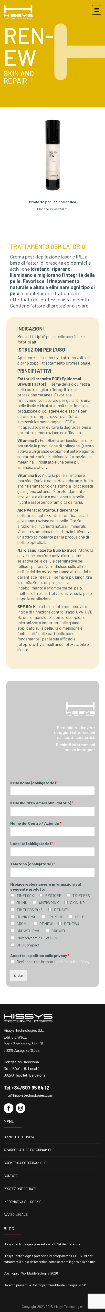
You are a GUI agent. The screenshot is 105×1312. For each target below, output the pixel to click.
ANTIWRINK (49, 902)
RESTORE (53, 895)
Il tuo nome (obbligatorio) (34, 782)
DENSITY (61, 909)
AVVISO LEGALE (16, 1214)
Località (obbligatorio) (31, 843)
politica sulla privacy (72, 961)
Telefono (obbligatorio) (32, 863)
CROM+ (22, 923)
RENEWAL (73, 923)
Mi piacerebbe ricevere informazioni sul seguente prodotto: (45, 887)
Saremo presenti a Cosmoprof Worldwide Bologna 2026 (45, 1285)
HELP (79, 916)
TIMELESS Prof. (30, 909)
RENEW (46, 923)
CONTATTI (11, 1176)
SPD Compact (28, 945)
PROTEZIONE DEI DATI (20, 1189)
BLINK (22, 902)
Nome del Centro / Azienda (35, 823)
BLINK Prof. (26, 916)
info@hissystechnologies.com (28, 1095)
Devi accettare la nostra (53, 961)
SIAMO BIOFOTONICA (19, 1137)
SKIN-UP (77, 902)
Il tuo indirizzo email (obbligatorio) (42, 802)
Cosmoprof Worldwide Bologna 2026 (31, 1273)
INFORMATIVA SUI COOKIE (22, 1202)
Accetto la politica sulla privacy (39, 955)
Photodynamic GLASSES (37, 937)
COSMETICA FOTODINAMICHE (25, 1163)
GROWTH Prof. (28, 930)
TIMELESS (81, 895)
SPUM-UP (55, 916)
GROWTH (59, 930)
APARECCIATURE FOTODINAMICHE (29, 1150)
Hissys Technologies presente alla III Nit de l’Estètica (42, 1244)
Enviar (18, 975)
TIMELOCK (25, 895)
